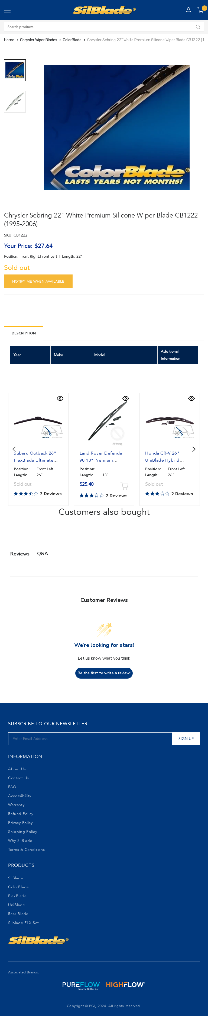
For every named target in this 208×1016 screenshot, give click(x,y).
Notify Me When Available (38, 281)
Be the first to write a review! (104, 673)
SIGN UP (186, 738)
